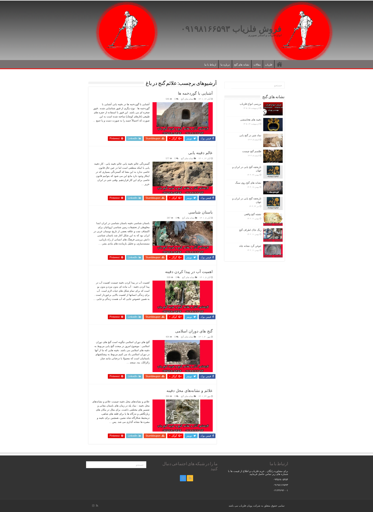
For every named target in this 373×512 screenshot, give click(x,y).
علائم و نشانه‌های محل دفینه (189, 390)
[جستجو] (228, 85)
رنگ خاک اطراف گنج (250, 230)
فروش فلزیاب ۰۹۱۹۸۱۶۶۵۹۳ (231, 28)
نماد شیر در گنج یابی (250, 135)
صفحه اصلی (280, 64)
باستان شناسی (200, 212)
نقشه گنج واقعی (252, 214)
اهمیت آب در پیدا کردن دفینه (189, 272)
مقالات (257, 64)
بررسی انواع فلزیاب (250, 103)
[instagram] (183, 478)
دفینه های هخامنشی (250, 119)
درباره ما (225, 64)
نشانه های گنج (241, 64)
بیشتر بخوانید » (140, 127)
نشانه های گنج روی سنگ (248, 182)
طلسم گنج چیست (251, 151)
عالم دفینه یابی (200, 153)
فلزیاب (268, 64)
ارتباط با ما (210, 64)
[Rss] (190, 478)
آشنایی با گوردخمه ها (195, 93)
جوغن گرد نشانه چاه (250, 245)
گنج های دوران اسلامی (194, 331)
